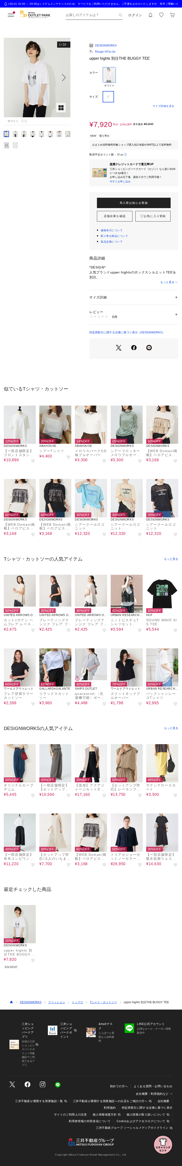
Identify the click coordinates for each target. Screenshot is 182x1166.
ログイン (135, 15)
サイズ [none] (93, 96)
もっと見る (167, 282)
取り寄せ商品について (114, 236)
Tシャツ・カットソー (103, 1002)
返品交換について (112, 241)
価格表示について (112, 230)
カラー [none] (93, 72)
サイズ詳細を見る (163, 106)
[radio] (109, 77)
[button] (37, 77)
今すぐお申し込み (120, 181)
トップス (77, 1002)
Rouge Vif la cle (105, 51)
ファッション (56, 1002)
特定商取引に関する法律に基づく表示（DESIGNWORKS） (127, 332)
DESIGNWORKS (106, 45)
